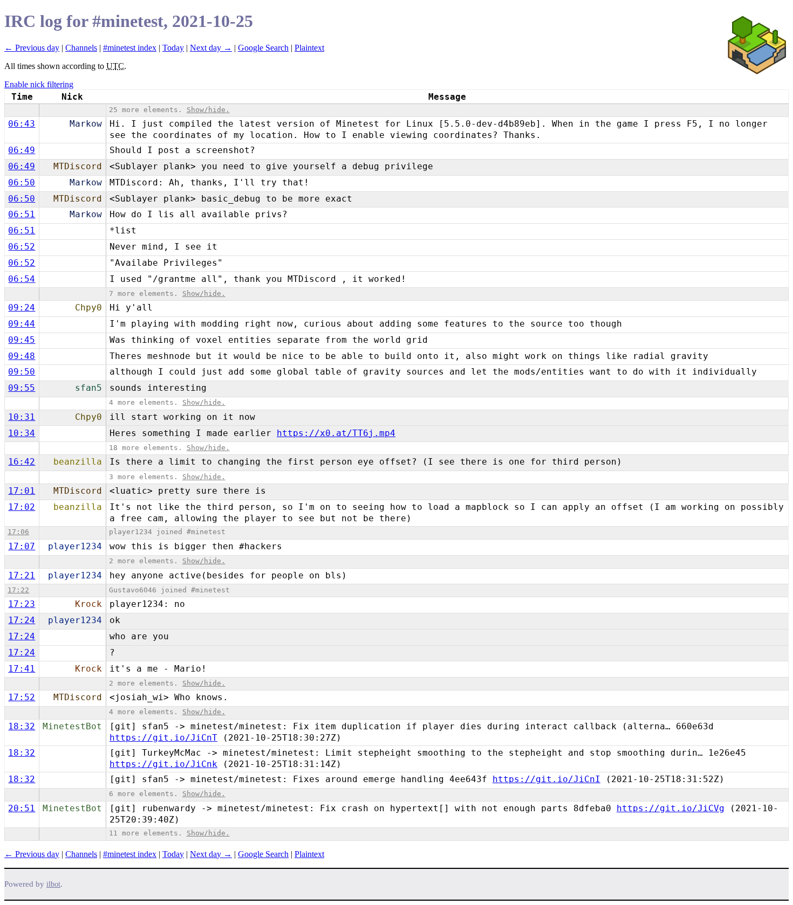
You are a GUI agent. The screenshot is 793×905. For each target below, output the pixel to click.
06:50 (21, 182)
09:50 (21, 372)
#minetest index (129, 47)
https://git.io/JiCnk (163, 764)
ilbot (53, 884)
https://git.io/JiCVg (670, 808)
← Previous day (31, 47)
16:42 (21, 462)
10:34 (21, 433)
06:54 (21, 279)
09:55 (21, 388)
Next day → (211, 47)
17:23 (21, 604)
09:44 (21, 324)
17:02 (21, 507)
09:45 (21, 340)
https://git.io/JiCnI (546, 779)
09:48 (21, 356)
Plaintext (309, 47)
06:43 (21, 124)
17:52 (21, 697)
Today (173, 47)
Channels (81, 47)
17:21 (21, 575)
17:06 (18, 532)
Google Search (263, 47)
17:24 (21, 620)
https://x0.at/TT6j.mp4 (336, 433)
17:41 (21, 669)
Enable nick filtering (38, 84)
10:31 (21, 417)
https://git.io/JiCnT (163, 738)
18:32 (21, 726)
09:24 (21, 307)
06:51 (21, 214)
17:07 (21, 546)
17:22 (18, 590)
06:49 (21, 150)
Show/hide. (208, 110)
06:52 (21, 246)
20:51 (21, 808)
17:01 (21, 491)
